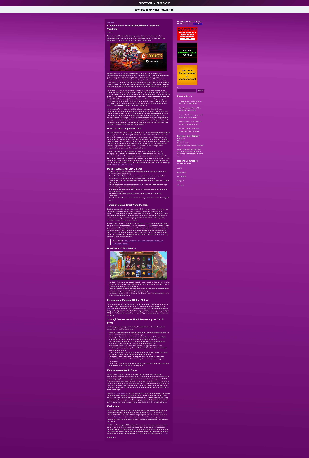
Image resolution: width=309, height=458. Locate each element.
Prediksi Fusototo (182, 143)
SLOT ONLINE (110, 22)
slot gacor (180, 181)
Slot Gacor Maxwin (120, 393)
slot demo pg (181, 176)
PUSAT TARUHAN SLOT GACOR (122, 164)
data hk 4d (180, 140)
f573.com (165, 433)
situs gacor (180, 185)
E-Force (119, 73)
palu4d (179, 168)
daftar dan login (192, 149)
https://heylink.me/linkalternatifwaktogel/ (190, 145)
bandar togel (181, 172)
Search (179, 88)
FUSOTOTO (181, 138)
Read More (111, 437)
